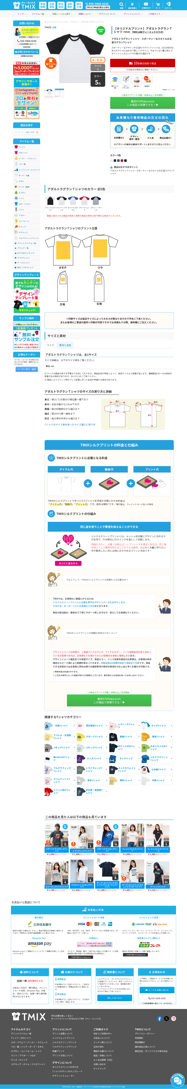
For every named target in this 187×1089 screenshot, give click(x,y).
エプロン (22, 192)
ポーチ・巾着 (24, 175)
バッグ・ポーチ (28, 1046)
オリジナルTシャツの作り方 (65, 1066)
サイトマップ (100, 1068)
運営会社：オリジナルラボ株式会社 (151, 1051)
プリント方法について (62, 1055)
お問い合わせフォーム (28, 51)
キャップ (22, 227)
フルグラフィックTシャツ (29, 238)
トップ (21, 13)
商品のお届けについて (104, 1051)
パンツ (21, 210)
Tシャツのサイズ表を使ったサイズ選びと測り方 (70, 424)
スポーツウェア (25, 204)
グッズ (14, 1059)
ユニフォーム (24, 221)
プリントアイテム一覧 (26, 243)
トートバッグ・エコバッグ (29, 170)
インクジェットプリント (63, 1037)
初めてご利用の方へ (103, 1033)
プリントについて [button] (132, 13)
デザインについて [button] (107, 13)
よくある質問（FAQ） (104, 1059)
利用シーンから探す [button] (61, 13)
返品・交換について (103, 1055)
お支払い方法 (95, 909)
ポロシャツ (23, 153)
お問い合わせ (100, 1064)
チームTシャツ (23, 262)
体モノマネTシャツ (25, 267)
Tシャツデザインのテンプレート (67, 1071)
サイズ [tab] (50, 345)
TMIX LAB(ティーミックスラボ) (147, 31)
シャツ (21, 198)
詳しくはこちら (115, 997)
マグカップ (23, 232)
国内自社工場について (145, 1046)
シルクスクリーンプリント (64, 1042)
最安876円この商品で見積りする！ (141, 103)
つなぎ (33, 1055)
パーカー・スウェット (27, 158)
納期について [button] (85, 13)
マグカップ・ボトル (20, 1064)
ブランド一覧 (23, 248)
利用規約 (139, 1037)
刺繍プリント (58, 1051)
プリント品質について (62, 1033)
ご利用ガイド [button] (154, 13)
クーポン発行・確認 (27, 369)
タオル (21, 181)
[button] (121, 5)
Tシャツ (74, 21)
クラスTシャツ (23, 258)
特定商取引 (140, 1042)
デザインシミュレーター (63, 1075)
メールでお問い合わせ (158, 990)
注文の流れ (99, 1046)
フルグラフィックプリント (64, 1046)
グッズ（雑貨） (25, 187)
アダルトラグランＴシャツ (92, 21)
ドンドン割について (103, 1042)
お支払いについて (102, 1037)
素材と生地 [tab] (65, 345)
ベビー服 (22, 164)
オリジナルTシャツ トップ (56, 21)
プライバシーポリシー (145, 1033)
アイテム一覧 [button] (38, 13)
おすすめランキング (25, 253)
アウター (22, 215)
